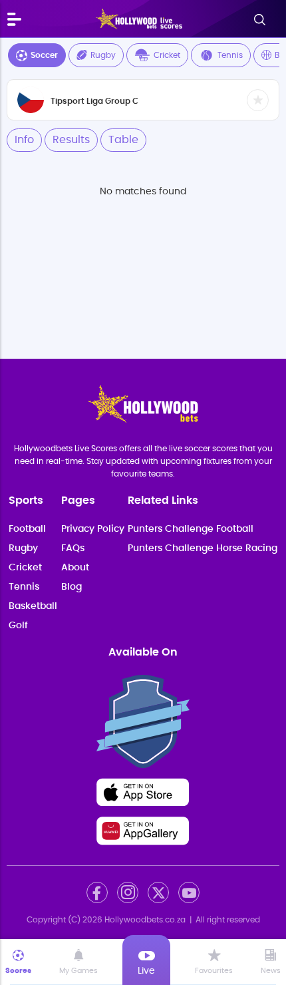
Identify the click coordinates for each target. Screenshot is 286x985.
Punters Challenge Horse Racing (202, 548)
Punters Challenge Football (190, 529)
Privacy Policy (92, 529)
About (75, 567)
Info (24, 139)
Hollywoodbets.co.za (145, 920)
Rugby (103, 55)
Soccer (44, 55)
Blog (71, 587)
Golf (18, 625)
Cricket (167, 55)
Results (71, 139)
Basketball (33, 606)
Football (27, 529)
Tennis (230, 55)
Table (123, 139)
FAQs (72, 548)
